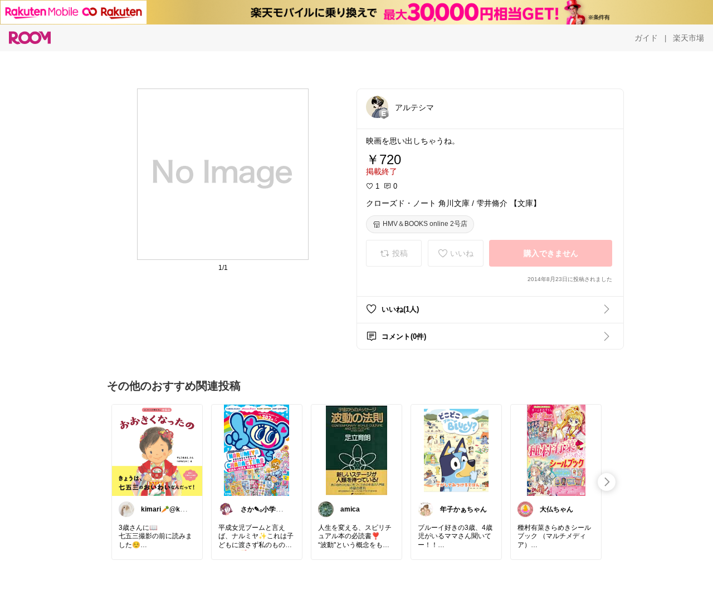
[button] (377, 107)
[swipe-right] (607, 482)
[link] (157, 450)
